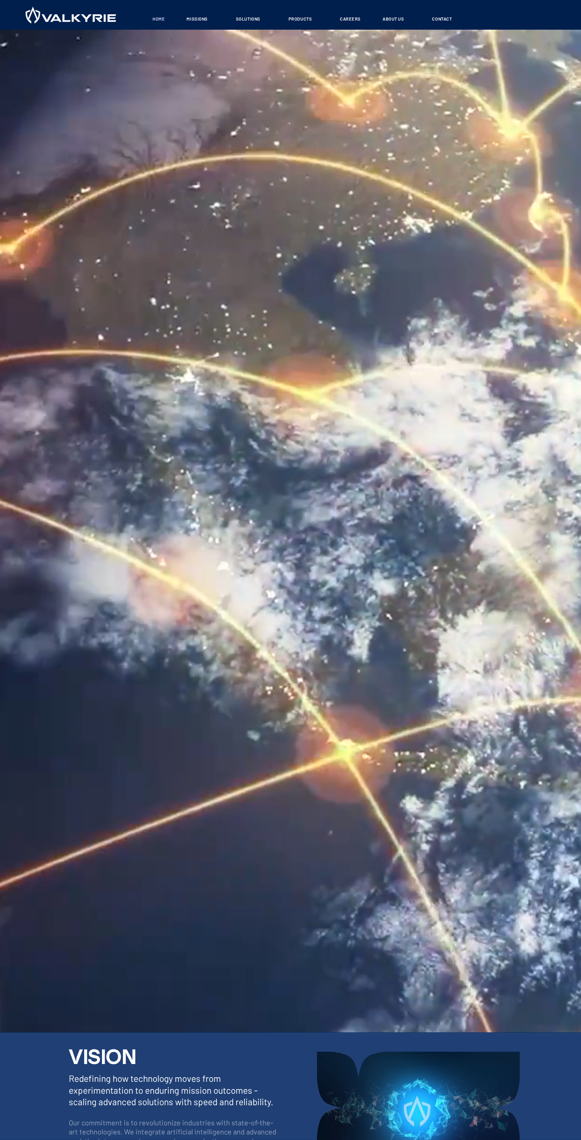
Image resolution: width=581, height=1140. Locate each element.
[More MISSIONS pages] (212, 19)
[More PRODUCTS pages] (316, 19)
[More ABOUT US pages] (408, 19)
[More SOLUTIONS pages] (265, 19)
